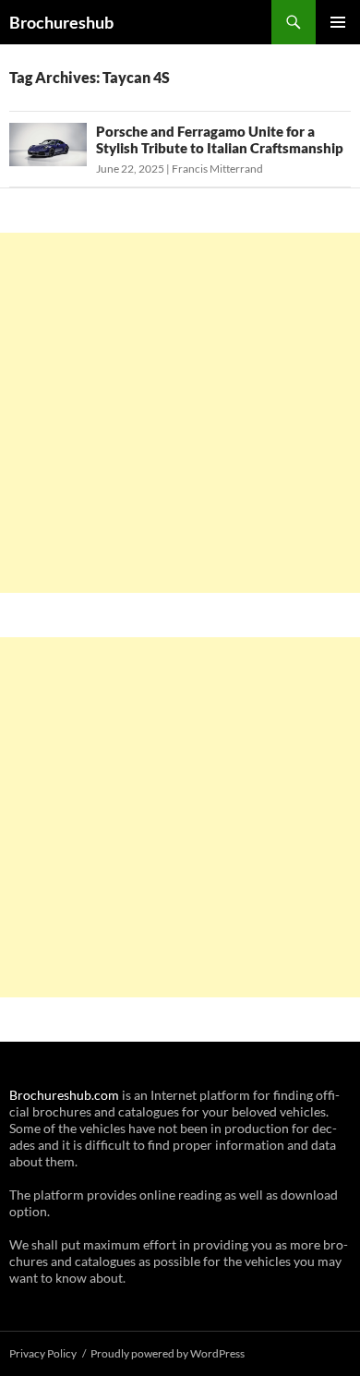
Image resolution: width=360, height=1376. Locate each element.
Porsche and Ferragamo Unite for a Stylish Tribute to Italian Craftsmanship (219, 139)
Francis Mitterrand (217, 168)
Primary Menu (338, 22)
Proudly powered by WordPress (167, 1353)
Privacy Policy (43, 1353)
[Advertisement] (180, 413)
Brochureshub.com (64, 1095)
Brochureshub (61, 22)
